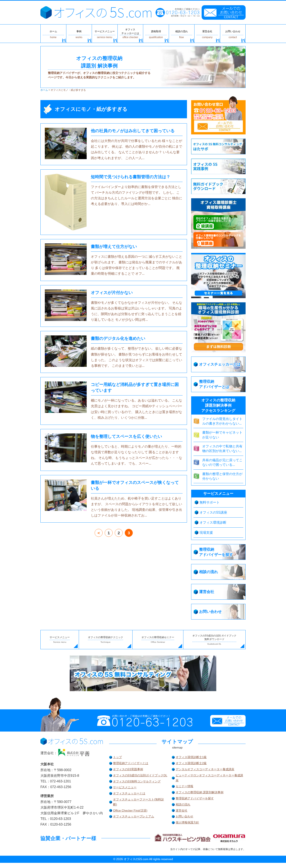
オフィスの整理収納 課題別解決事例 (199, 792)
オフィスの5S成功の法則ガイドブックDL (140, 775)
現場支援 (206, 532)
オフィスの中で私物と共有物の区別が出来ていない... (222, 448)
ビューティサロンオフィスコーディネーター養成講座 (209, 778)
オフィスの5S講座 (213, 512)
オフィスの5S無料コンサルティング (137, 781)
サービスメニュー (125, 787)
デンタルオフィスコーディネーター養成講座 (205, 769)
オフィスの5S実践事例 (128, 769)
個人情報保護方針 (187, 822)
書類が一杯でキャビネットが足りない (222, 435)
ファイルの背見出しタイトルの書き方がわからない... (222, 421)
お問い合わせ (184, 816)
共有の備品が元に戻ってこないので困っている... (222, 462)
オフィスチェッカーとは (129, 793)
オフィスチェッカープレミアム (133, 816)
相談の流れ (183, 804)
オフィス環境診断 (213, 522)
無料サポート (210, 502)
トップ (117, 757)
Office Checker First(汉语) (130, 810)
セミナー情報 (184, 786)
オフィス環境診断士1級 (191, 757)
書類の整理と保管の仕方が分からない (222, 476)
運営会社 (181, 810)
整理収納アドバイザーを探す (195, 798)
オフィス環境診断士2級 (191, 763)
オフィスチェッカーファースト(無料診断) (138, 802)
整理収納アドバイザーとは (130, 763)
